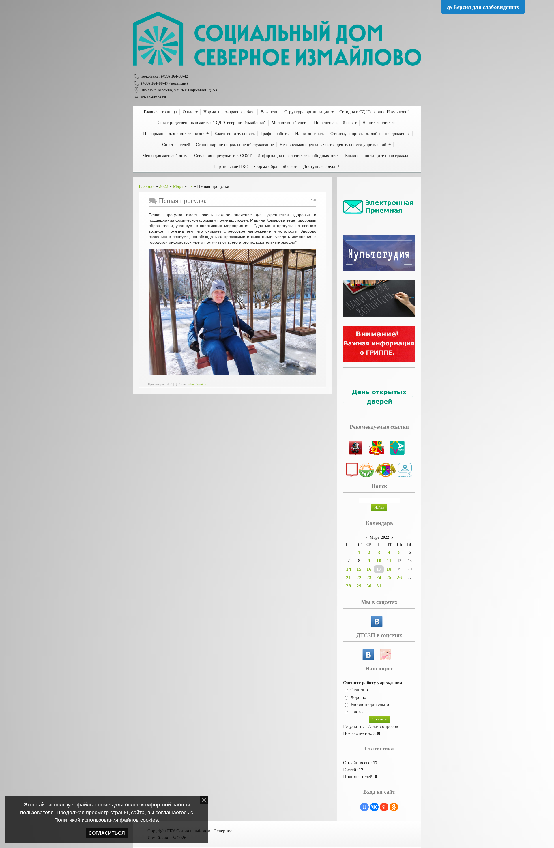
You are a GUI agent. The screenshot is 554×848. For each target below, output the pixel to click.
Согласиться (107, 833)
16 (369, 569)
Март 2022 (379, 537)
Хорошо (358, 697)
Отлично (359, 690)
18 (389, 569)
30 (369, 586)
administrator (197, 384)
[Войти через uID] (364, 807)
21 (348, 577)
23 (369, 577)
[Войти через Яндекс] (384, 807)
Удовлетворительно (369, 704)
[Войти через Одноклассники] (394, 807)
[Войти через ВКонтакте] (374, 807)
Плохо (356, 712)
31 (378, 586)
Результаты (354, 726)
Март (178, 186)
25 (389, 577)
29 (359, 586)
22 (359, 577)
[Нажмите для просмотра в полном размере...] (232, 373)
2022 (163, 186)
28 (348, 586)
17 (190, 186)
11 (389, 561)
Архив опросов (383, 726)
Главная (146, 186)
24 (378, 577)
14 (348, 569)
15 (359, 569)
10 (378, 561)
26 (399, 577)
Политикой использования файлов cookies (106, 820)
